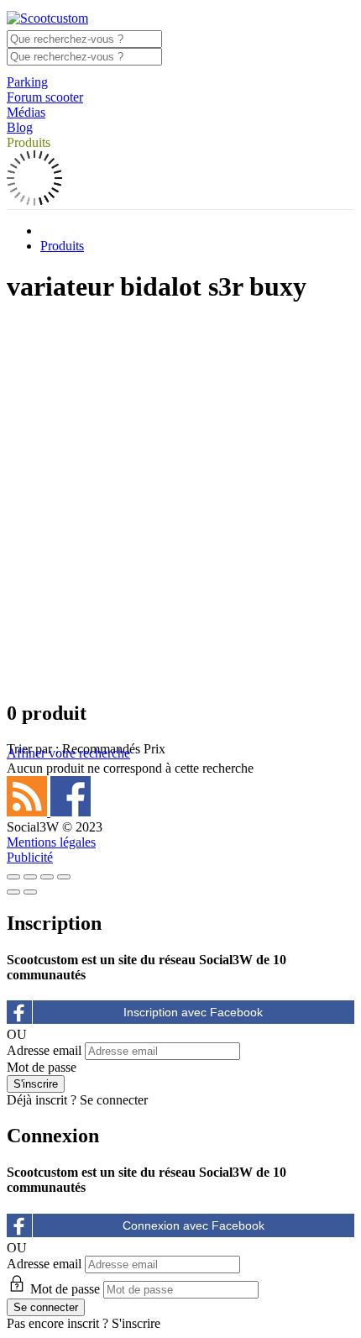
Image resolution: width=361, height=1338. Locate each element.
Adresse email (44, 1050)
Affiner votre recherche (68, 753)
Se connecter (114, 1100)
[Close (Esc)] (13, 876)
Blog (20, 127)
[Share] (30, 876)
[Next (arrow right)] (30, 892)
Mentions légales (51, 842)
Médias (26, 112)
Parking (27, 82)
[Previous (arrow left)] (13, 892)
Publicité (30, 857)
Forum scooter (45, 97)
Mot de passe (41, 1067)
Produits (28, 142)
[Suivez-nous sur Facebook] (70, 812)
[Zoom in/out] (64, 876)
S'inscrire (136, 1323)
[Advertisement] (180, 501)
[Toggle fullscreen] (47, 876)
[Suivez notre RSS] (28, 812)
